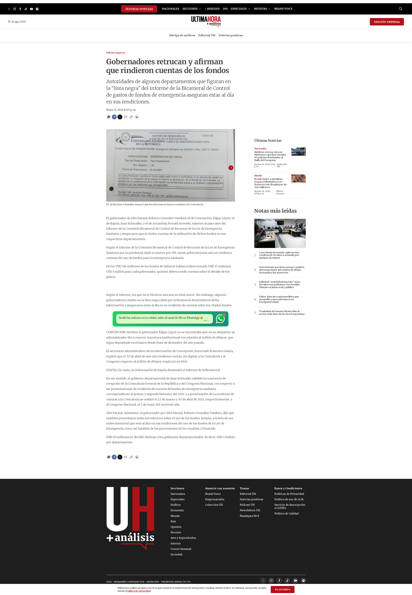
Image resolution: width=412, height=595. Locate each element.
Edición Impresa (115, 52)
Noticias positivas (231, 35)
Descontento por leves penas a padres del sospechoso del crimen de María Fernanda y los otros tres (281, 270)
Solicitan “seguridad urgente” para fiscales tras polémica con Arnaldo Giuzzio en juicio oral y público (279, 285)
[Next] (231, 167)
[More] (200, 9)
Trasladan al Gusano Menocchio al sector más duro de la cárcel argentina (281, 312)
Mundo (258, 175)
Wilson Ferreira (280, 192)
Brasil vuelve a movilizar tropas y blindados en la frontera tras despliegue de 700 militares (270, 183)
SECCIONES (190, 8)
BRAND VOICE (283, 8)
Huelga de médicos (182, 35)
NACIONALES (170, 8)
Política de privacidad (138, 591)
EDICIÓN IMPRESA (387, 22)
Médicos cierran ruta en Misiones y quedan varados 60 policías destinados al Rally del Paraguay (270, 156)
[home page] (206, 21)
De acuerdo (282, 589)
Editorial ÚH (206, 35)
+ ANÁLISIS (212, 8)
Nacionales (260, 148)
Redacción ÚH (282, 165)
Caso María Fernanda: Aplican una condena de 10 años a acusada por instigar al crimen (279, 255)
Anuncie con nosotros (220, 488)
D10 (225, 8)
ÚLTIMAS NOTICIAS (139, 9)
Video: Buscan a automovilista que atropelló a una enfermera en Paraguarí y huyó (279, 299)
